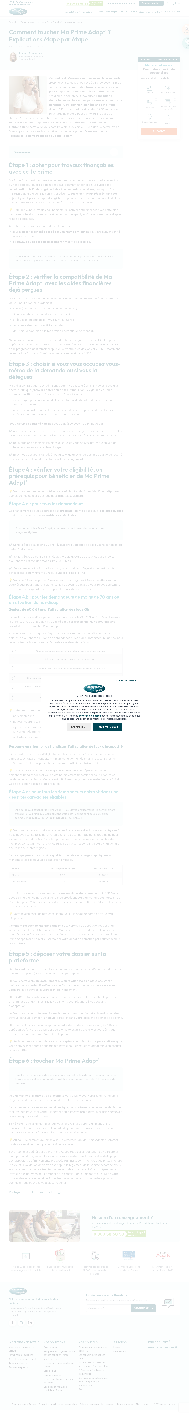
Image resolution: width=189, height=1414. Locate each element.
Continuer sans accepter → (128, 680)
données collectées (90, 715)
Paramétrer (78, 727)
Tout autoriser (107, 727)
